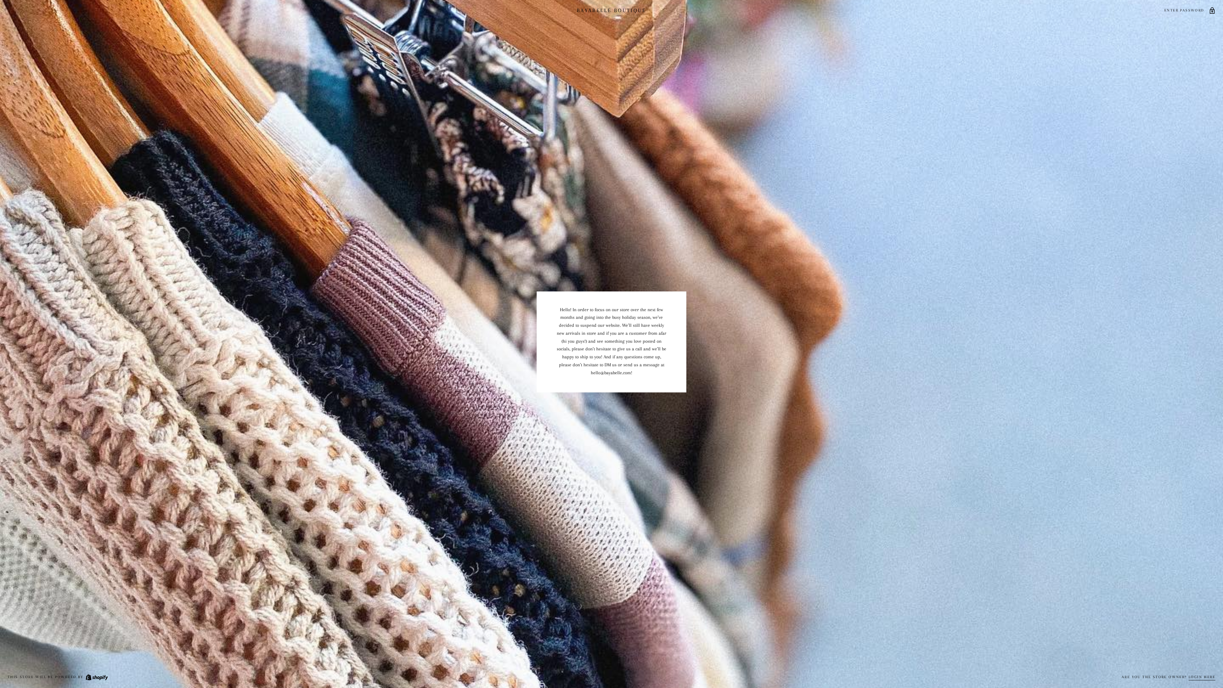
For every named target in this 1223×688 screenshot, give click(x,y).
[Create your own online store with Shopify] (96, 677)
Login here (1202, 677)
